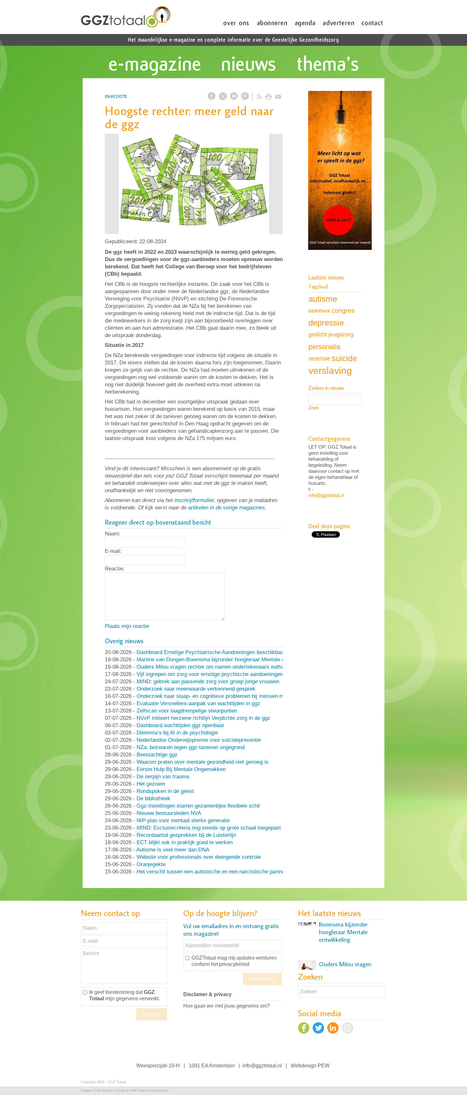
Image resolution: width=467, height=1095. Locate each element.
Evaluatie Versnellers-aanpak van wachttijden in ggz (198, 703)
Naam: (112, 534)
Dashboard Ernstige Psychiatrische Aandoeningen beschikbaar (211, 652)
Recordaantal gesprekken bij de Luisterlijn (186, 835)
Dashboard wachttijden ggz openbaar (180, 725)
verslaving (330, 370)
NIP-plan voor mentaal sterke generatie (183, 820)
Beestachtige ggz (157, 755)
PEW (323, 1065)
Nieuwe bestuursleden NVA (169, 813)
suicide (344, 358)
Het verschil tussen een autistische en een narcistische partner (212, 872)
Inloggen (86, 1090)
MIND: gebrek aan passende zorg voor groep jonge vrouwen (208, 681)
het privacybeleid (230, 964)
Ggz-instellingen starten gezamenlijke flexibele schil (198, 806)
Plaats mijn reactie (127, 626)
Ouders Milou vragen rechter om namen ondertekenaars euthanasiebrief (222, 667)
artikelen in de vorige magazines (226, 508)
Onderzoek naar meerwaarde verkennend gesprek (196, 689)
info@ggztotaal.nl (326, 495)
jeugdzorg (341, 334)
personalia (324, 347)
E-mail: (113, 551)
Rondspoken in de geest (165, 791)
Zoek (313, 407)
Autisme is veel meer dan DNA (172, 850)
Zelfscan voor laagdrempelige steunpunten (187, 711)
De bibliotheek (153, 798)
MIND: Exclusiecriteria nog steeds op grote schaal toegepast (209, 828)
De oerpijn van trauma (163, 777)
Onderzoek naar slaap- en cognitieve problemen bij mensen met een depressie (230, 696)
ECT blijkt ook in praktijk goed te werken (185, 842)
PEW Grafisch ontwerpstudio (149, 1090)
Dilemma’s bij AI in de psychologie (177, 733)
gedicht (317, 334)
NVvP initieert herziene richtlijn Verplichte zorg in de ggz (203, 718)
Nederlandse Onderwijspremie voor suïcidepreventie (199, 740)
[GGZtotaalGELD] (194, 184)
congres (343, 310)
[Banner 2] (340, 171)
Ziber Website (104, 1090)
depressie (326, 322)
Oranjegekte (151, 864)
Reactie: (115, 569)
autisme (322, 298)
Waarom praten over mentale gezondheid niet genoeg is (202, 762)
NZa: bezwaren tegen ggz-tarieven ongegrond (191, 747)
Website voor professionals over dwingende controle (199, 857)
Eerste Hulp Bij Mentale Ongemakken (181, 769)
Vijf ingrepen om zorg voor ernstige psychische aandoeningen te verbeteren (226, 674)
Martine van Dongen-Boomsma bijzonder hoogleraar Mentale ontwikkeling (224, 660)
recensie (319, 358)
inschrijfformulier (194, 500)
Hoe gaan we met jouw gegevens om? (226, 1006)
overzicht (116, 96)
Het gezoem (151, 784)
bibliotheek (319, 310)
